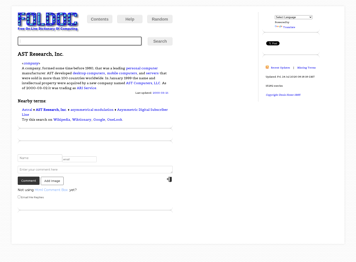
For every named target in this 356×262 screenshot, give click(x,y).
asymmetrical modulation (92, 109)
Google (99, 119)
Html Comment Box (51, 190)
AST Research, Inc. (51, 109)
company (31, 63)
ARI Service (86, 88)
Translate (289, 27)
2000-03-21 (160, 92)
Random (160, 19)
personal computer (142, 68)
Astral (27, 109)
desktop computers (89, 73)
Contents (100, 19)
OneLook (114, 119)
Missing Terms (306, 67)
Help (129, 19)
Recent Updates (280, 67)
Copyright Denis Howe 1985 (283, 94)
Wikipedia (61, 119)
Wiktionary (81, 119)
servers (152, 73)
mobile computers (122, 73)
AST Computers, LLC (143, 83)
